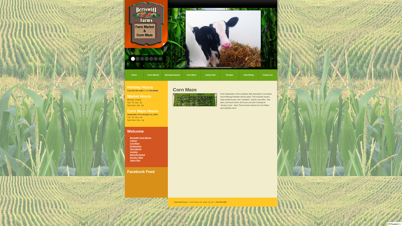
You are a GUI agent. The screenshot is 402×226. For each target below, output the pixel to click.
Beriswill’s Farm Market (140, 138)
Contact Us (268, 75)
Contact (133, 141)
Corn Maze (191, 75)
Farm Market (153, 75)
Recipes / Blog (136, 158)
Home (134, 75)
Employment (135, 146)
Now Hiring (249, 75)
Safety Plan (210, 75)
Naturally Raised (172, 75)
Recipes (229, 75)
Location (134, 152)
